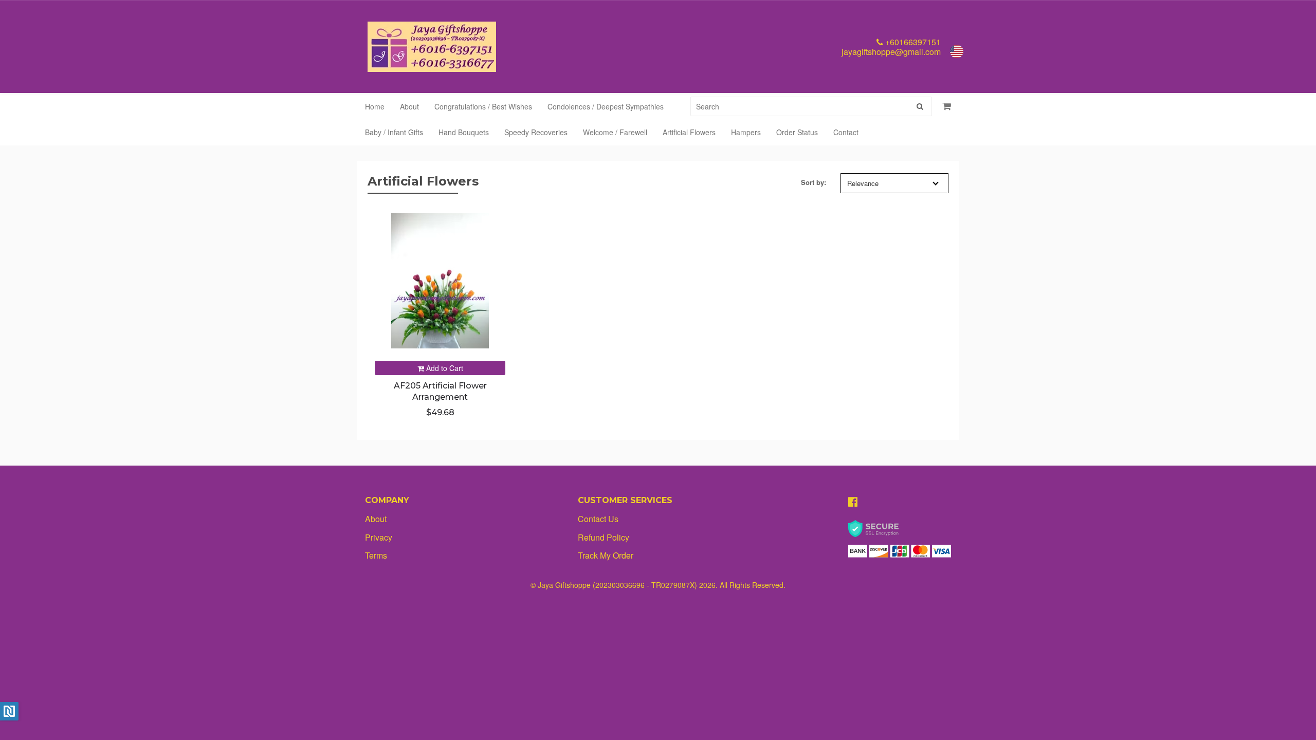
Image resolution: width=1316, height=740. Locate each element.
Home (375, 106)
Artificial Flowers (689, 132)
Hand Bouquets (463, 132)
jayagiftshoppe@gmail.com (891, 52)
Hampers (746, 132)
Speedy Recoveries (536, 132)
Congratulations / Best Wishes (483, 106)
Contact (845, 132)
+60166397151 (912, 42)
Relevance (863, 183)
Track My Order (605, 555)
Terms (376, 555)
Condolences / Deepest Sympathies (605, 106)
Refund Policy (603, 537)
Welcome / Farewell (615, 132)
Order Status (797, 132)
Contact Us (598, 519)
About (409, 106)
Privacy (378, 537)
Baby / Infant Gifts (394, 132)
